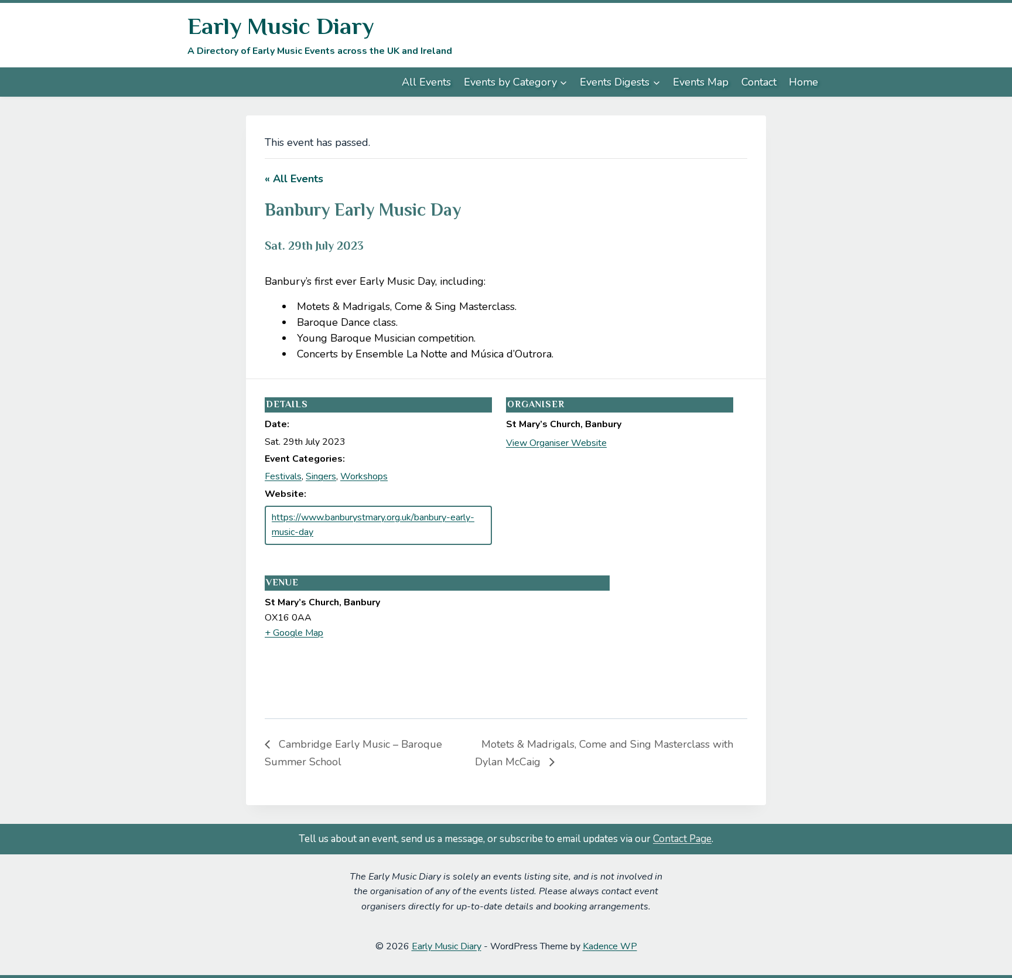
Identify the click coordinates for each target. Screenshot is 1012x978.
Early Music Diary (446, 946)
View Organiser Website (556, 443)
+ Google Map (294, 632)
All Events (426, 82)
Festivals (283, 476)
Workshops (364, 476)
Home (803, 82)
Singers (321, 476)
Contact (759, 82)
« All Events (294, 179)
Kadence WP (610, 946)
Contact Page (682, 839)
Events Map (701, 82)
